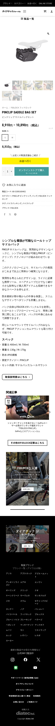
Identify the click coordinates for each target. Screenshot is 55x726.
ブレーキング (26, 620)
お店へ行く (32, 3)
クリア (51, 128)
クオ (36, 590)
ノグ (22, 609)
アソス (9, 573)
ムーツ (9, 630)
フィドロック (26, 614)
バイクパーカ (11, 614)
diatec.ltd (30, 718)
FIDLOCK (14, 208)
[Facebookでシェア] (4, 214)
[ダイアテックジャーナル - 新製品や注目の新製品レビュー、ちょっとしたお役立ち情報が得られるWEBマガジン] (11, 11)
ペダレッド (10, 625)
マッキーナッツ (26, 625)
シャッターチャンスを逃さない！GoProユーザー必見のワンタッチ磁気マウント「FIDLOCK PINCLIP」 (27, 425)
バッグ (35, 195)
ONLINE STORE (45, 3)
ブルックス (39, 614)
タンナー (9, 609)
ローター (9, 641)
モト (22, 630)
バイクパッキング (14, 203)
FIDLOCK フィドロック (21, 107)
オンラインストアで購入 (31, 171)
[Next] (49, 417)
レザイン (24, 635)
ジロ (8, 601)
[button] (24, 11)
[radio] (5, 138)
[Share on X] (9, 214)
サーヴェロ (25, 595)
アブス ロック (26, 573)
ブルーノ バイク (12, 620)
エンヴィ (38, 582)
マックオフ (39, 625)
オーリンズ (10, 590)
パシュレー (39, 609)
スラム (23, 601)
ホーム (5, 107)
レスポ (37, 635)
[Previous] (5, 417)
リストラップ (40, 630)
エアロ (23, 582)
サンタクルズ (40, 595)
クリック (24, 590)
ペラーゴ (38, 620)
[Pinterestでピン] (15, 214)
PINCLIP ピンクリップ (21, 195)
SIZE (4, 131)
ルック (9, 635)
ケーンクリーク (12, 595)
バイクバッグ (28, 203)
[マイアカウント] (51, 11)
